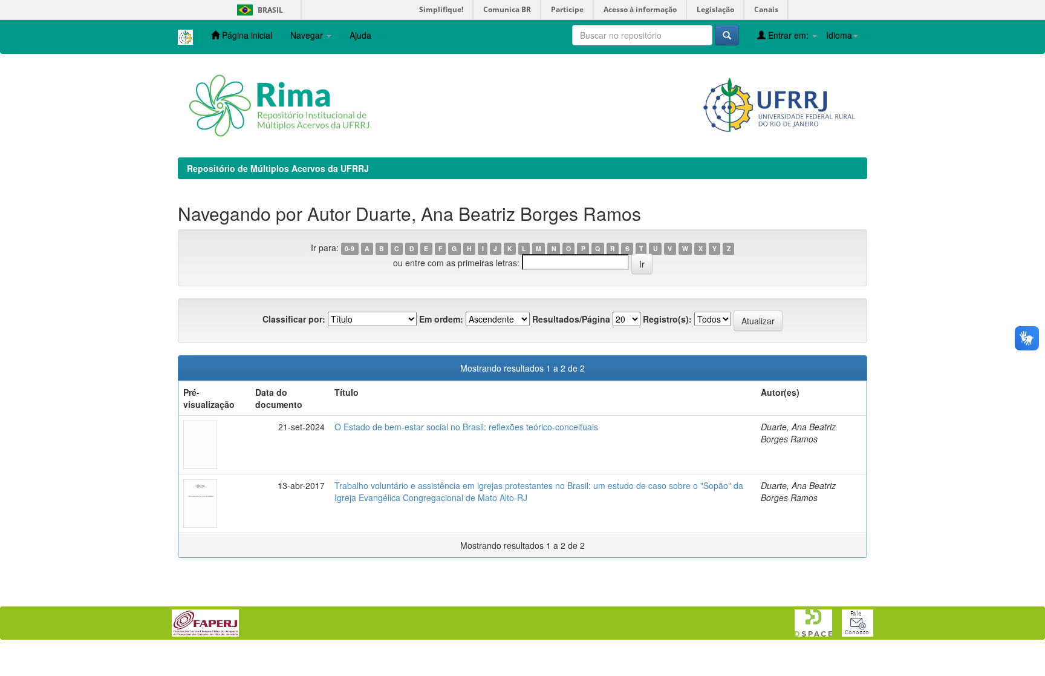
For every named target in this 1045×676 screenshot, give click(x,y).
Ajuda (360, 35)
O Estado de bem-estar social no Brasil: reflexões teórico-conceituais (466, 427)
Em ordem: (441, 319)
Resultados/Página (571, 319)
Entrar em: (788, 35)
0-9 (349, 248)
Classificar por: (293, 319)
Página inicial (246, 35)
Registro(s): (667, 319)
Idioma (839, 35)
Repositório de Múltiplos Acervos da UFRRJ (278, 168)
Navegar (307, 35)
